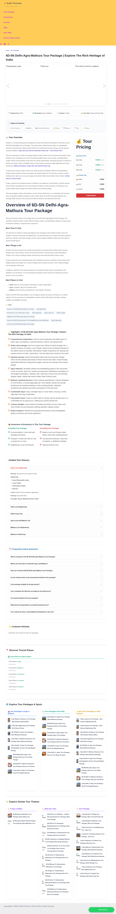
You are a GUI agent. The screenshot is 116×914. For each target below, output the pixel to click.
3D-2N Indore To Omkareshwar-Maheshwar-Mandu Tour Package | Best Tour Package (57, 882)
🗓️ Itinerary (66, 128)
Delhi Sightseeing (36, 313)
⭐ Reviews (86, 128)
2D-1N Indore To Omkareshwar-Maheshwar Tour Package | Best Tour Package (56, 857)
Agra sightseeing (41, 309)
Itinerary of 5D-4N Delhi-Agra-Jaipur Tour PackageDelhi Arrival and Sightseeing (27, 320)
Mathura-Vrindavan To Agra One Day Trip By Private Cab (32, 166)
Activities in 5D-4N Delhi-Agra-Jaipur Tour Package (20, 309)
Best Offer (8, 33)
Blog (5, 27)
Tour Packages (15, 50)
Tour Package (9, 12)
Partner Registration (12, 38)
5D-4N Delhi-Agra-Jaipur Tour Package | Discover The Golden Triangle (22, 757)
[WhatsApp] (8, 44)
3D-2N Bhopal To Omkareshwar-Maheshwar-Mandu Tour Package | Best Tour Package (58, 891)
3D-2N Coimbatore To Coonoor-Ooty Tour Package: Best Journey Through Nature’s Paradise (58, 848)
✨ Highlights (27, 128)
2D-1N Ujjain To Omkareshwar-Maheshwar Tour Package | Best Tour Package (56, 873)
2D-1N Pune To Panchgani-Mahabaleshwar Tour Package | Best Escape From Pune (58, 826)
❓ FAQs (76, 128)
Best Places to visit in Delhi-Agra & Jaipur (18, 313)
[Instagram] (1, 44)
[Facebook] (5, 44)
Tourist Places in (15, 663)
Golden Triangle (61, 313)
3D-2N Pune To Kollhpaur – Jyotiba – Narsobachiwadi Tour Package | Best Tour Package (58, 816)
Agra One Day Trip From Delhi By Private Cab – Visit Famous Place (40, 150)
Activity (7, 22)
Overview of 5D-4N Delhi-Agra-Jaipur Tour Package (20, 324)
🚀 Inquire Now (90, 195)
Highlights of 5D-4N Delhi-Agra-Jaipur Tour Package (20, 316)
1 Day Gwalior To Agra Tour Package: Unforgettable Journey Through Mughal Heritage (23, 748)
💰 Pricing (56, 128)
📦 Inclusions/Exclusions (42, 128)
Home (7, 50)
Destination (8, 17)
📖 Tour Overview (15, 128)
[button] (104, 85)
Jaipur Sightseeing (56, 320)
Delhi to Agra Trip (49, 313)
